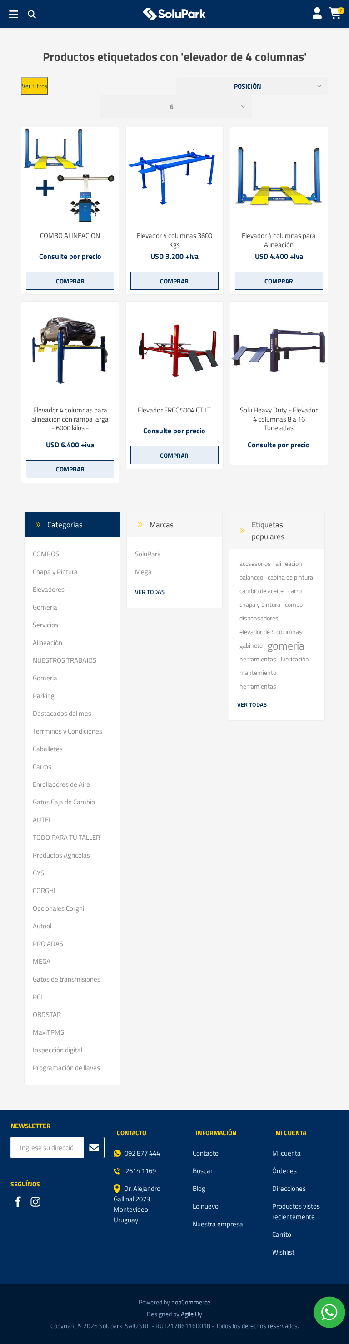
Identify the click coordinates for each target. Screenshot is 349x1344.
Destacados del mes (62, 713)
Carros (42, 766)
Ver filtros (34, 85)
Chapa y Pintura (55, 571)
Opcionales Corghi (58, 908)
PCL (38, 997)
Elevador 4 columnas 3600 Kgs (174, 240)
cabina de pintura (290, 577)
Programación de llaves (66, 1067)
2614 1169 (140, 1170)
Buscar (203, 1170)
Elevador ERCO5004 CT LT (174, 410)
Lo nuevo (206, 1206)
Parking (44, 695)
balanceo (251, 577)
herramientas (257, 659)
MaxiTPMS (48, 1032)
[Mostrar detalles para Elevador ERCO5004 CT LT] (174, 350)
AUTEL (42, 819)
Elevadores (49, 589)
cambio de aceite (261, 591)
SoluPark (147, 554)
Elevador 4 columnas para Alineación (279, 240)
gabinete (251, 645)
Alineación (47, 642)
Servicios (45, 625)
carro (295, 591)
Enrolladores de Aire (61, 784)
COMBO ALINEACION (70, 235)
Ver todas (150, 591)
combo (294, 605)
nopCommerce (190, 1302)
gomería (285, 645)
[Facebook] (19, 1202)
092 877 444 (142, 1153)
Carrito (281, 1234)
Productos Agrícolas (61, 855)
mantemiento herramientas (257, 679)
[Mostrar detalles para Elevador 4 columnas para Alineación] (279, 175)
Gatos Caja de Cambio (64, 802)
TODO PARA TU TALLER (66, 837)
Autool (42, 926)
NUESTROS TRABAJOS (64, 660)
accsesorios (255, 564)
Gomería (45, 607)
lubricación (295, 659)
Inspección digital (57, 1050)
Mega (143, 571)
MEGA (41, 961)
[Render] (174, 175)
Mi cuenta (286, 1153)
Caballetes (48, 749)
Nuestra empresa (218, 1224)
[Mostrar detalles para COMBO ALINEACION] (70, 175)
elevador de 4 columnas (270, 632)
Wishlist (283, 1252)
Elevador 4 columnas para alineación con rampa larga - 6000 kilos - (70, 419)
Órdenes (284, 1170)
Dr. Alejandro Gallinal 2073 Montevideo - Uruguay (137, 1204)
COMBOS (46, 554)
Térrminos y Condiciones (67, 731)
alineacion (288, 563)
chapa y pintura (259, 605)
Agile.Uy (191, 1314)
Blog (199, 1188)
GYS (38, 873)
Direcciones (289, 1188)
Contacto (206, 1153)
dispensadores (259, 618)
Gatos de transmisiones (66, 979)
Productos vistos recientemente (296, 1211)
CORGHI (44, 890)
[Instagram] (36, 1202)
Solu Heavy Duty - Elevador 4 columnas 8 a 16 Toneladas (279, 419)
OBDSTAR (47, 1014)
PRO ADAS (48, 943)
